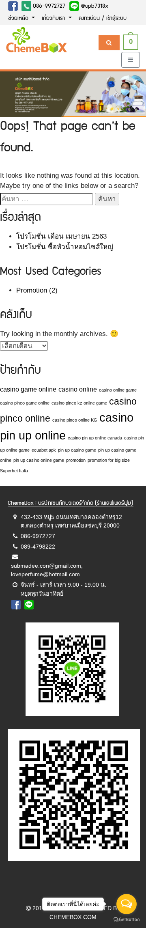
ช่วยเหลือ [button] (19, 18)
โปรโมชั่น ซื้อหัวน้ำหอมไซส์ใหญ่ (64, 247)
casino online (77, 389)
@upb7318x (93, 6)
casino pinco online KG (74, 420)
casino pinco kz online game (79, 402)
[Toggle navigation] (130, 60)
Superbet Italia (14, 470)
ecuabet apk (44, 450)
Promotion (31, 290)
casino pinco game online (24, 402)
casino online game (118, 390)
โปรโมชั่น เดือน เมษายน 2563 (61, 236)
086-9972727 (48, 6)
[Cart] (109, 42)
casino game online (28, 389)
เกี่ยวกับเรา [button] (54, 18)
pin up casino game (77, 450)
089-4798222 (38, 546)
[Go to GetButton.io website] (127, 919)
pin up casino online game (38, 460)
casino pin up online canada (95, 437)
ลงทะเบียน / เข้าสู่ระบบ (103, 18)
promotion (76, 460)
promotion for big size (109, 460)
